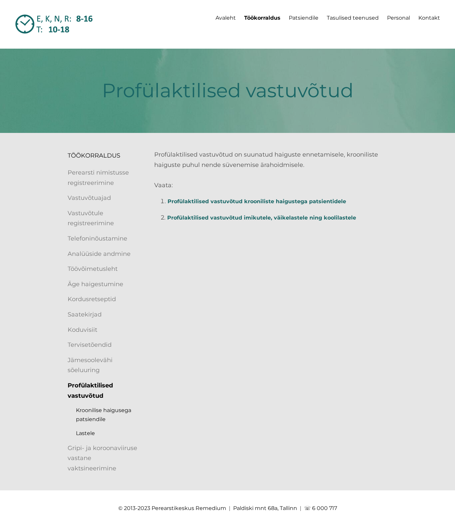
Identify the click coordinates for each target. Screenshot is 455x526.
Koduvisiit (82, 329)
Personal (398, 18)
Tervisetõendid (90, 344)
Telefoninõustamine (97, 238)
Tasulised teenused (353, 18)
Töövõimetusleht (93, 268)
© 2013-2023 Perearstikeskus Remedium (172, 508)
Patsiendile (303, 18)
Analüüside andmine (99, 254)
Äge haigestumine (95, 284)
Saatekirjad (85, 314)
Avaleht (226, 18)
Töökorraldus (262, 18)
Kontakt (429, 18)
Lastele (85, 433)
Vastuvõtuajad (89, 198)
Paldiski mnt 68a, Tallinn (265, 508)
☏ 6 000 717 (320, 508)
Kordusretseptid (92, 299)
